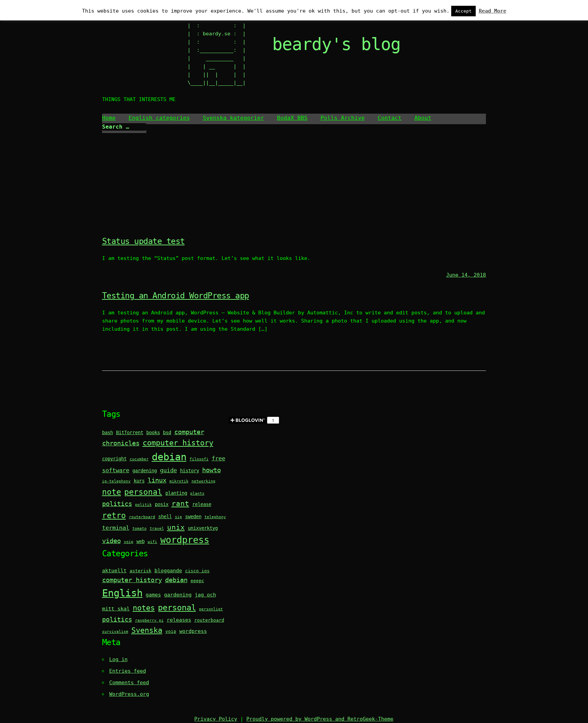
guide (168, 470)
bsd (167, 432)
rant (180, 503)
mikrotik (179, 481)
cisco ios (197, 570)
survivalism (115, 631)
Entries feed (127, 671)
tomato (139, 528)
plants (197, 493)
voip (128, 542)
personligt (211, 609)
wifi (152, 542)
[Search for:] (124, 126)
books (153, 432)
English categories (159, 118)
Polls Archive (343, 118)
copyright (114, 458)
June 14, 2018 (466, 275)
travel (157, 528)
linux (157, 480)
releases (179, 620)
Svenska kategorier (233, 118)
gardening (144, 470)
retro (114, 515)
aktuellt (114, 571)
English (122, 593)
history (189, 470)
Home (109, 118)
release (201, 504)
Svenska (146, 630)
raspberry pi (149, 620)
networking (203, 481)
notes (144, 608)
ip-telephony (116, 481)
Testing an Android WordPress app (175, 295)
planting (176, 493)
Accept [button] (463, 11)
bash (107, 432)
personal (143, 491)
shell (165, 516)
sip (178, 517)
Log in (118, 659)
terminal (115, 528)
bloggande (168, 571)
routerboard (142, 517)
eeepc (197, 580)
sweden (193, 516)
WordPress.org (129, 694)
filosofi (199, 459)
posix (161, 504)
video (111, 540)
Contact (390, 118)
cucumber (139, 459)
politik (143, 505)
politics (117, 503)
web (140, 541)
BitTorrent (129, 432)
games (153, 595)
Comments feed (129, 682)
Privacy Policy (215, 719)
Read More (492, 11)
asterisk (140, 570)
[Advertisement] (294, 184)
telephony (215, 517)
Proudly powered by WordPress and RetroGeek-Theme (319, 719)
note (111, 491)
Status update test (143, 241)
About (422, 118)
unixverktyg (203, 528)
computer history (178, 443)
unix (176, 527)
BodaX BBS (292, 118)
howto (211, 470)
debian (169, 457)
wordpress (184, 540)
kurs (139, 480)
